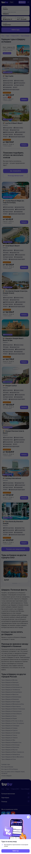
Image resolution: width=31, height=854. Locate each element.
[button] (15, 851)
